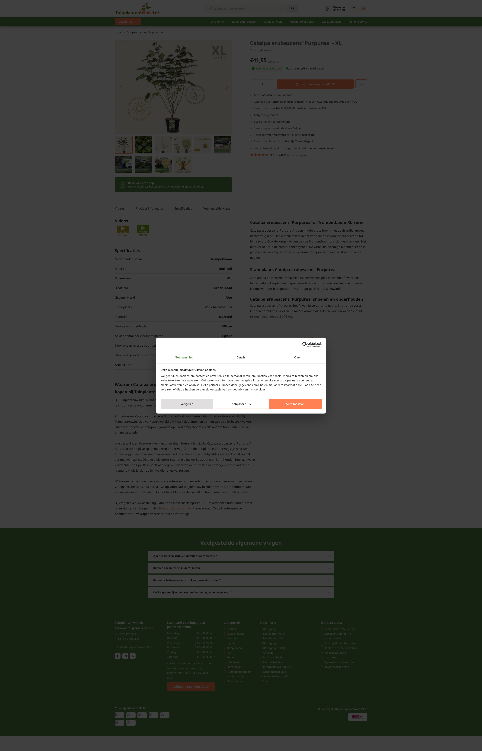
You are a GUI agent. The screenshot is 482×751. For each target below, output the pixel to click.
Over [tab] (297, 357)
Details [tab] (241, 357)
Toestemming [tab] (184, 357)
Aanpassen (239, 404)
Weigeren (187, 404)
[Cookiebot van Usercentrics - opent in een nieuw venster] (305, 345)
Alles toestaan (295, 404)
